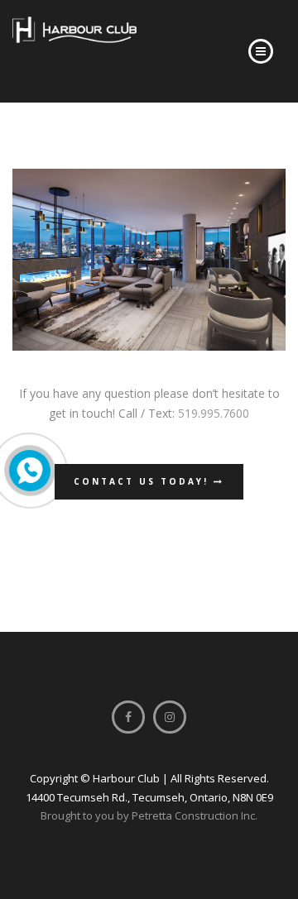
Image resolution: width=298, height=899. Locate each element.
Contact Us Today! (144, 481)
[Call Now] (29, 470)
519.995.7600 (213, 413)
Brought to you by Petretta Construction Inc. (149, 815)
